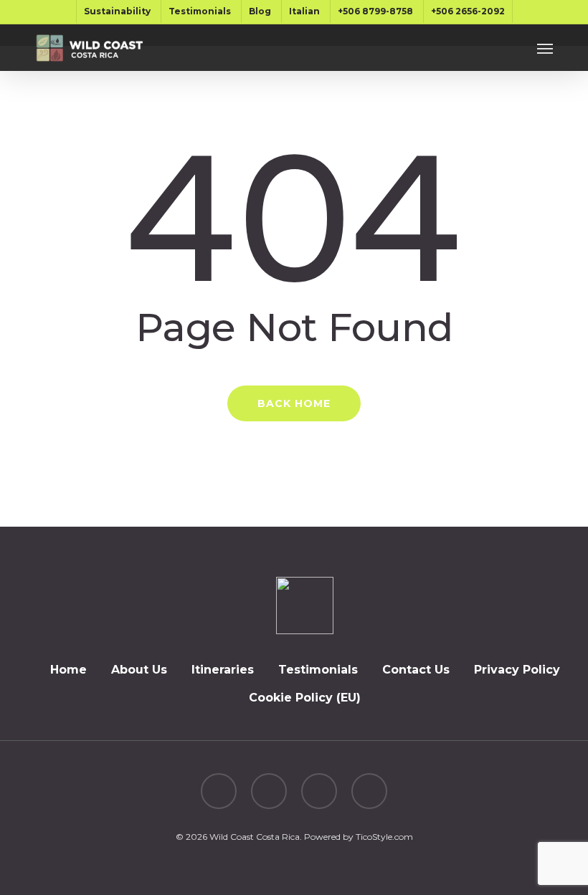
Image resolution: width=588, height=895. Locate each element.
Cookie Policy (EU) (305, 697)
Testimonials (318, 669)
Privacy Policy (517, 669)
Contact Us (416, 669)
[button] (545, 48)
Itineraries (222, 669)
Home (68, 669)
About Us (139, 669)
